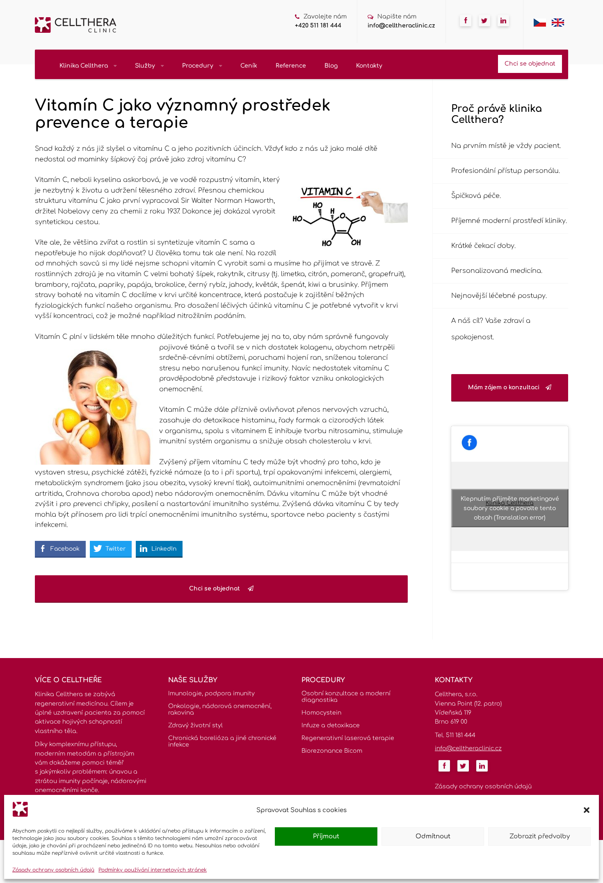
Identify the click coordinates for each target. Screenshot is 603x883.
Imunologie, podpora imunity (211, 693)
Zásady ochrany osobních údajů (53, 870)
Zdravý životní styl (195, 725)
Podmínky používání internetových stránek (152, 870)
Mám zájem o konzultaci (503, 387)
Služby (146, 66)
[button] (586, 810)
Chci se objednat (530, 64)
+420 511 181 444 (318, 26)
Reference (291, 66)
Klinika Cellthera (84, 66)
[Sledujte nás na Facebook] (465, 29)
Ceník (248, 66)
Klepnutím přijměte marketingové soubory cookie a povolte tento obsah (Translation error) (510, 508)
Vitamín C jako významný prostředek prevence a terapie (183, 114)
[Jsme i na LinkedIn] (503, 29)
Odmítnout (433, 836)
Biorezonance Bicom (332, 751)
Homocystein (321, 713)
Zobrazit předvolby (539, 836)
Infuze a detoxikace (331, 725)
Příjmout (326, 836)
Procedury (198, 66)
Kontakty (369, 66)
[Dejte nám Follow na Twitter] (484, 29)
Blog (331, 66)
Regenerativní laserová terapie (348, 738)
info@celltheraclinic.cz (401, 26)
